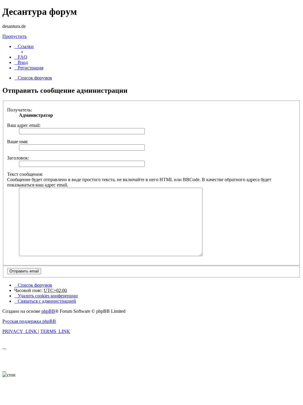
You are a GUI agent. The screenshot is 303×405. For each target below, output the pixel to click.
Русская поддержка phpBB (29, 321)
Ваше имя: (17, 141)
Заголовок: (18, 157)
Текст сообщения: (25, 174)
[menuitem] (20, 57)
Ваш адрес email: (24, 125)
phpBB (48, 311)
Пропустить (14, 36)
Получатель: (19, 109)
